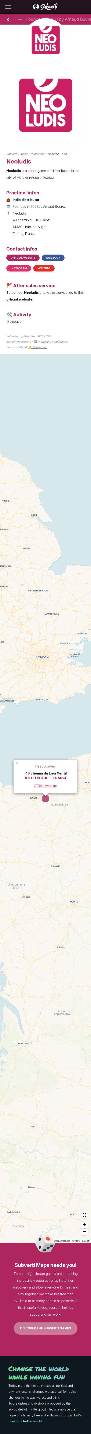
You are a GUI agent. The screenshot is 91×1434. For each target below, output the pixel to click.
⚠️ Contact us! (37, 347)
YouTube (43, 268)
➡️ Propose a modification (50, 341)
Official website (23, 257)
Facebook (53, 257)
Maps (24, 153)
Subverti (11, 153)
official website (19, 299)
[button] (17, 763)
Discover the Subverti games (45, 1328)
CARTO (76, 1240)
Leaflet (85, 1240)
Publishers (37, 153)
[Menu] (8, 7)
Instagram (19, 268)
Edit (64, 153)
